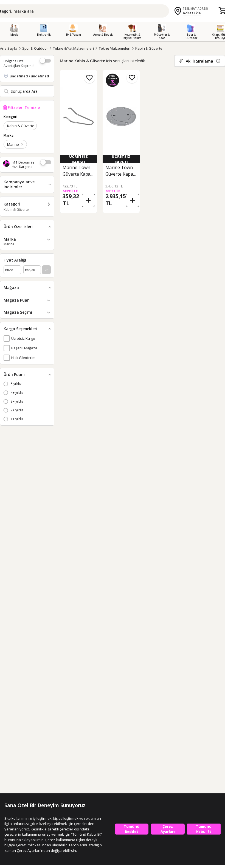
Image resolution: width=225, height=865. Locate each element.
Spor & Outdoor (35, 48)
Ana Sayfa (8, 48)
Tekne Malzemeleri (114, 48)
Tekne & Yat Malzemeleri (73, 48)
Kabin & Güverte (148, 48)
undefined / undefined (29, 76)
